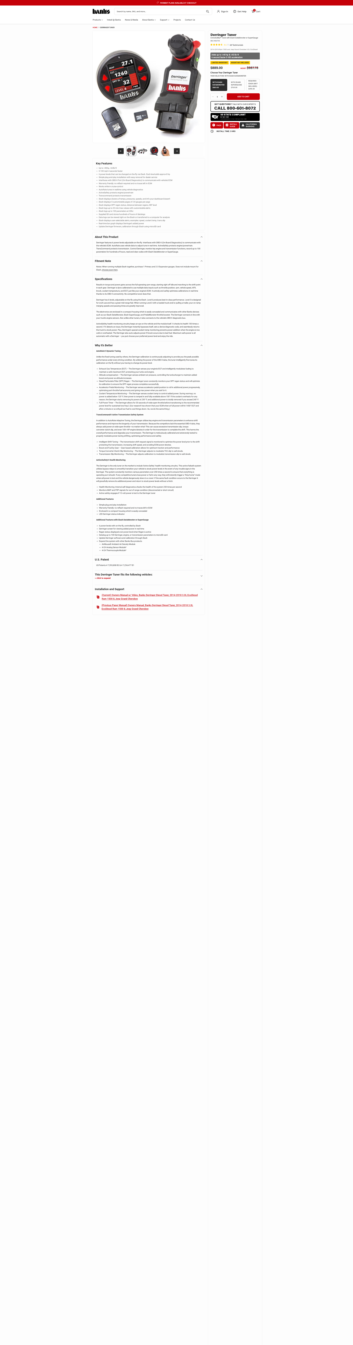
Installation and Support (109, 589)
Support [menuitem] (163, 20)
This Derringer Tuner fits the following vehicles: (124, 576)
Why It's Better (104, 345)
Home (95, 27)
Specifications (103, 279)
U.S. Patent (102, 559)
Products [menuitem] (97, 20)
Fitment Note (103, 261)
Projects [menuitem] (177, 20)
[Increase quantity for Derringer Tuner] (222, 96)
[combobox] (163, 11)
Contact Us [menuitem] (190, 20)
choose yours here (109, 270)
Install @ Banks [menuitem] (114, 20)
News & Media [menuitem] (131, 20)
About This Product (106, 237)
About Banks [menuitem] (148, 20)
